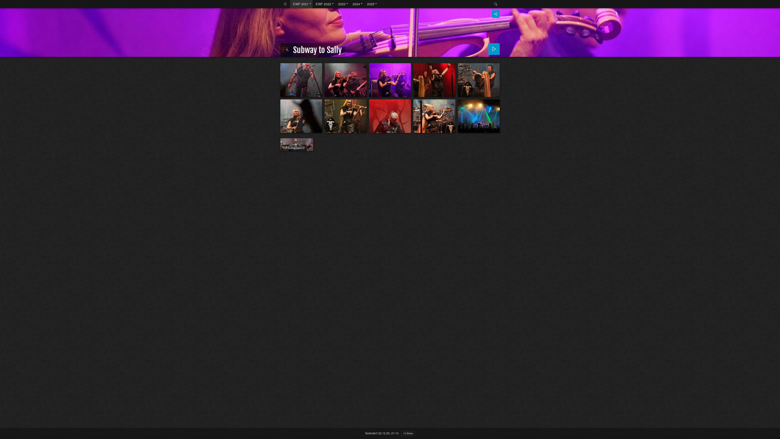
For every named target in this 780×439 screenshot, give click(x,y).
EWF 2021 (301, 4)
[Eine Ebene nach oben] (287, 50)
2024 (356, 4)
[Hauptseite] (285, 4)
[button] (5, 434)
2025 (370, 4)
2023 (342, 4)
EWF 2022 (323, 4)
